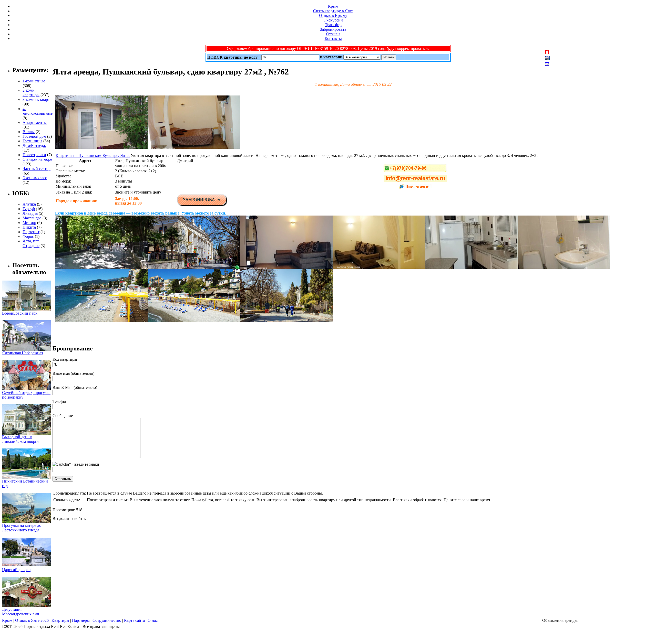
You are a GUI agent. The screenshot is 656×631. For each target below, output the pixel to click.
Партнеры (81, 620)
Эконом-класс (35, 178)
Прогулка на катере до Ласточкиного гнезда (21, 527)
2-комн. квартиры (31, 92)
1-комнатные (34, 81)
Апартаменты (35, 122)
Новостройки (34, 155)
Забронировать (333, 29)
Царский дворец (16, 570)
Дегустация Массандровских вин (20, 611)
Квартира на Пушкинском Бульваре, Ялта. (93, 155)
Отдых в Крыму (333, 15)
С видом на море (37, 159)
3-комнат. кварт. (36, 99)
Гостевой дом (34, 136)
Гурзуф (29, 209)
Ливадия (30, 213)
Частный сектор (36, 168)
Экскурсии (333, 20)
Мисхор (29, 222)
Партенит (31, 232)
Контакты (333, 38)
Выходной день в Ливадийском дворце (20, 439)
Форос (28, 236)
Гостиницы (32, 141)
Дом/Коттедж (34, 145)
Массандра (32, 218)
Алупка (29, 204)
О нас (153, 620)
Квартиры (60, 620)
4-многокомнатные (38, 110)
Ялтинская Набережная (22, 353)
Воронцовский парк (19, 313)
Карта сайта (134, 620)
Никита (29, 227)
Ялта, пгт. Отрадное (31, 243)
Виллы (29, 132)
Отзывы (333, 34)
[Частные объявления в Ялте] (101, 147)
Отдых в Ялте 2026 (32, 620)
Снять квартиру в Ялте (333, 11)
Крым (333, 6)
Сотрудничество (107, 620)
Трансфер (333, 25)
